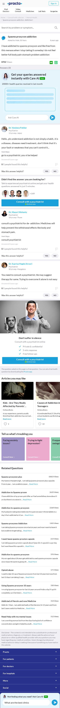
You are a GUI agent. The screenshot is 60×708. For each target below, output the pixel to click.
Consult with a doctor (16, 17)
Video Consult (18, 10)
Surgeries (54, 11)
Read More (33, 484)
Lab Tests (41, 11)
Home (3, 17)
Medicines (30, 11)
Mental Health (31, 17)
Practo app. (28, 372)
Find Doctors (6, 10)
